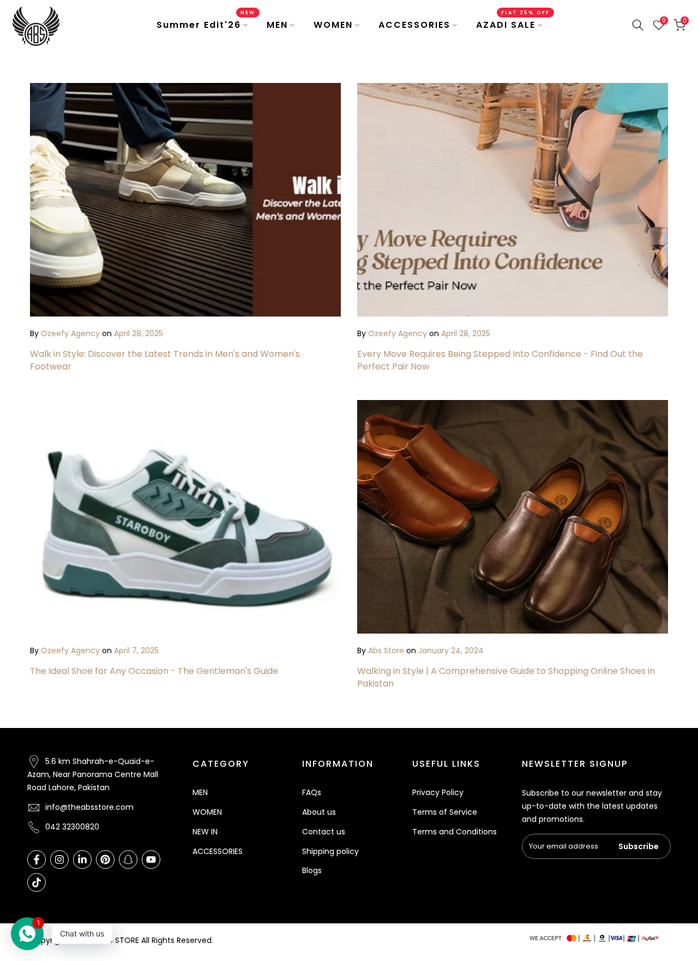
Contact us (323, 831)
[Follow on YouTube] (151, 859)
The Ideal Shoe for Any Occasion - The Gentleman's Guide (154, 671)
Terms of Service (444, 812)
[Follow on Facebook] (36, 859)
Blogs (312, 870)
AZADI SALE (513, 24)
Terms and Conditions (454, 831)
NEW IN (205, 831)
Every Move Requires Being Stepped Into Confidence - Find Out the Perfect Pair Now (500, 360)
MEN (277, 25)
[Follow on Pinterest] (105, 859)
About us (319, 812)
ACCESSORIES (414, 25)
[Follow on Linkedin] (82, 859)
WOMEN (333, 25)
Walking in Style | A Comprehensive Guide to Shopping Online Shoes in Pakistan (506, 677)
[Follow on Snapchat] (128, 859)
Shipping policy (330, 851)
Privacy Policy (438, 792)
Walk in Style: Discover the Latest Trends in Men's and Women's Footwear (165, 360)
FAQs (311, 792)
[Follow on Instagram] (59, 859)
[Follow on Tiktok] (36, 882)
